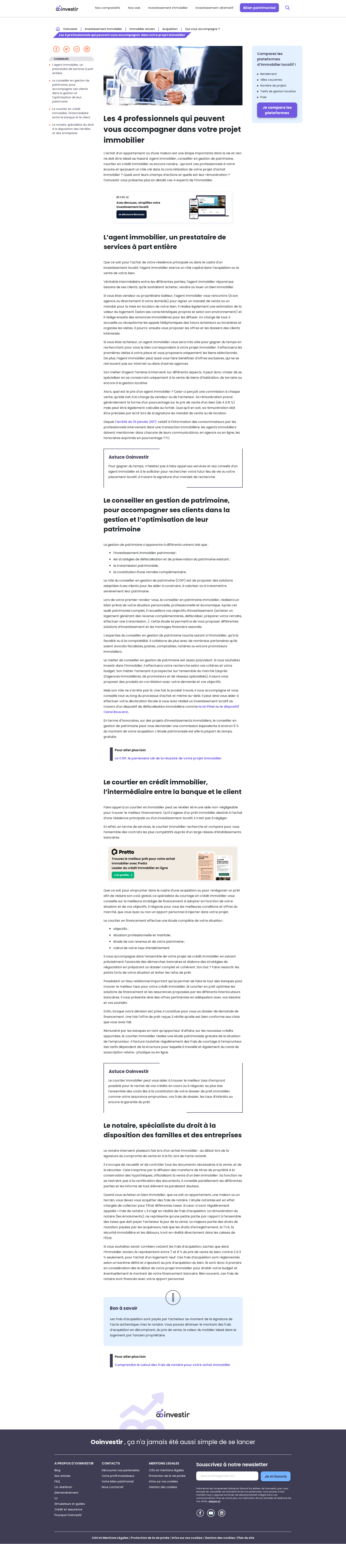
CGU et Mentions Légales (110, 1538)
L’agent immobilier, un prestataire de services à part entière (73, 69)
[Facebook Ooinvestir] (200, 1513)
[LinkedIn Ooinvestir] (222, 1513)
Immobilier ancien (142, 29)
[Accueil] (173, 1413)
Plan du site (245, 1538)
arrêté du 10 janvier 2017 (137, 421)
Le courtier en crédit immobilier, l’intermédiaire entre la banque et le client (71, 113)
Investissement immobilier (168, 8)
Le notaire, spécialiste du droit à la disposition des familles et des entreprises (73, 129)
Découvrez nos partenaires (120, 1470)
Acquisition (170, 29)
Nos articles (62, 1476)
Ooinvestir (70, 29)
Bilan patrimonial (259, 7)
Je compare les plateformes (277, 110)
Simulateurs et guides (69, 1504)
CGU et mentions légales (166, 1470)
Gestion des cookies (163, 1487)
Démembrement (66, 1493)
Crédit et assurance (68, 1509)
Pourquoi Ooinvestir (68, 1515)
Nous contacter (113, 1487)
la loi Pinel (207, 706)
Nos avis (134, 8)
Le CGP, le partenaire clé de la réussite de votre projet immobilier (168, 758)
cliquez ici (214, 1501)
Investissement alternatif (214, 8)
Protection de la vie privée (167, 1476)
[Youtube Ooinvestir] (211, 1513)
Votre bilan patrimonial (118, 1481)
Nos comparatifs (107, 8)
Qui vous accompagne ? (202, 29)
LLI (55, 1498)
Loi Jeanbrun (63, 1487)
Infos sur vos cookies (163, 1481)
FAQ (57, 1481)
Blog (57, 1470)
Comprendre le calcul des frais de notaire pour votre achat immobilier (172, 1365)
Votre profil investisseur (118, 1476)
